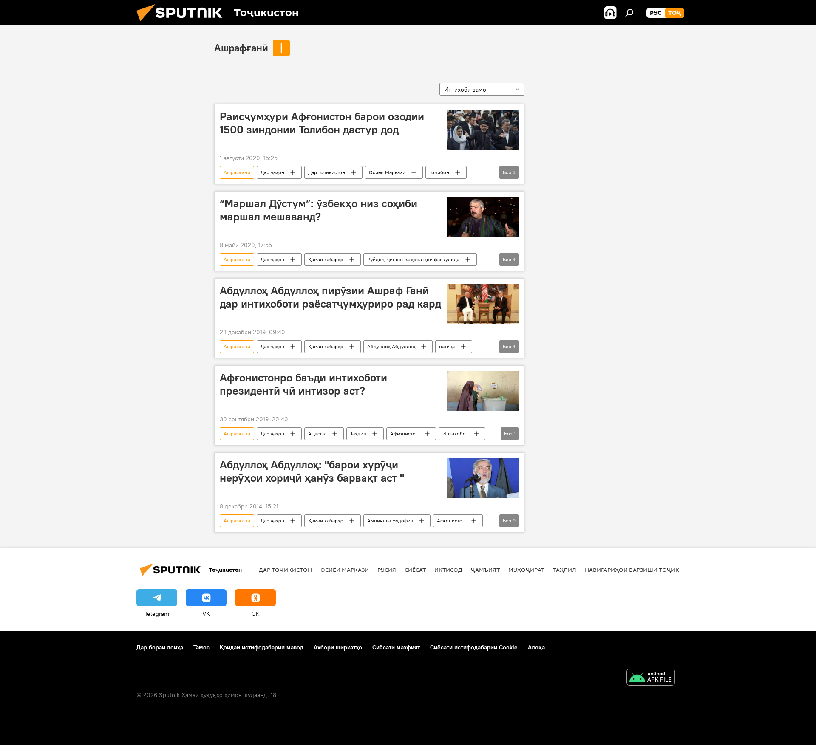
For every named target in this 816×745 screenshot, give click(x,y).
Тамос (201, 647)
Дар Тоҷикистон (326, 172)
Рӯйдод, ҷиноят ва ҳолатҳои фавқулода (413, 259)
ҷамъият (485, 569)
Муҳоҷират (526, 569)
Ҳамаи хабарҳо (325, 259)
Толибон (439, 172)
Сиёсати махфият (396, 647)
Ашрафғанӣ (241, 47)
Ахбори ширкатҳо (338, 647)
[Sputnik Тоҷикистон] (183, 23)
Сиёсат (415, 569)
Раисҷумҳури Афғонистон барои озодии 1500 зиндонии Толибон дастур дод (322, 123)
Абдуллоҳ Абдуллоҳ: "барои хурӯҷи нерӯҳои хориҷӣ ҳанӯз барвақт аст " (312, 471)
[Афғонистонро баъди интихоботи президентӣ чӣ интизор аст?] (483, 391)
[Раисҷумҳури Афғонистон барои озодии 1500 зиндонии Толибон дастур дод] (483, 130)
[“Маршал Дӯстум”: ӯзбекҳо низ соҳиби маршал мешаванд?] (483, 217)
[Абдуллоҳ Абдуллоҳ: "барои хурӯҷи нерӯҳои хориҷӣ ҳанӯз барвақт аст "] (483, 478)
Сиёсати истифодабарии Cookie (474, 647)
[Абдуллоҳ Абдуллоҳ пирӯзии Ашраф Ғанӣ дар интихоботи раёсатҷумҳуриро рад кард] (483, 304)
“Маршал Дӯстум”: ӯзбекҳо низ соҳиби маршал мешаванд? (318, 210)
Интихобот (455, 433)
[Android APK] (651, 678)
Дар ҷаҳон (272, 172)
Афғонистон (404, 433)
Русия (386, 569)
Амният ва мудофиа (390, 520)
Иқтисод (448, 569)
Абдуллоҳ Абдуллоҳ (391, 346)
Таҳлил (358, 433)
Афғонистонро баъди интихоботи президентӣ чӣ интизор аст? (303, 384)
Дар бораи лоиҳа (159, 647)
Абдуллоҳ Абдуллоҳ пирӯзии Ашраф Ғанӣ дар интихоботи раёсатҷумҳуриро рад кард (330, 297)
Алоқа (536, 647)
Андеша (317, 433)
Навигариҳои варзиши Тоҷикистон (642, 569)
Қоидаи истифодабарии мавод (261, 647)
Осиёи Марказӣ (387, 172)
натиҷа (447, 346)
